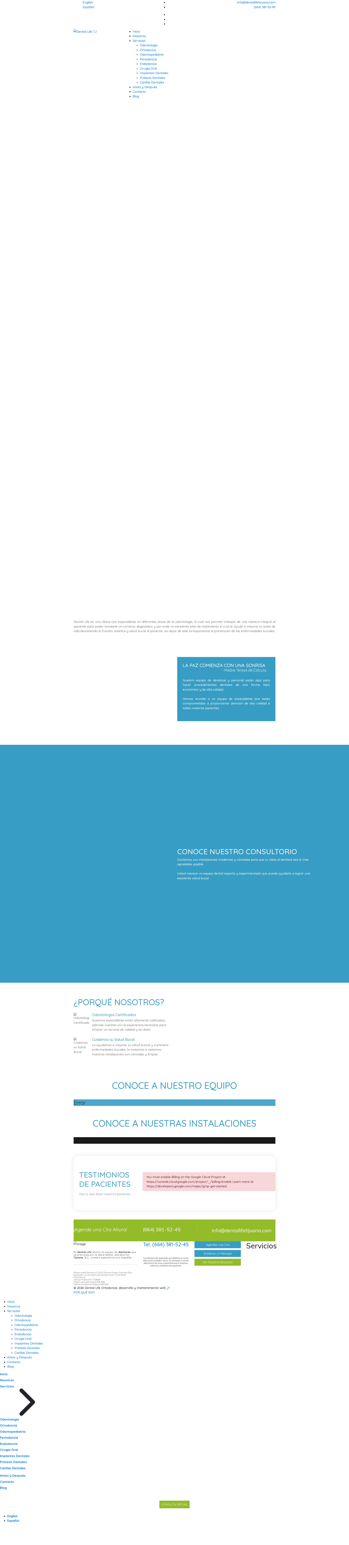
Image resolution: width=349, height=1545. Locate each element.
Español (88, 7)
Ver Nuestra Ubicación (218, 1262)
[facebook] (274, 14)
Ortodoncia (148, 50)
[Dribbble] (274, 19)
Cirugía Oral (148, 68)
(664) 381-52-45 (264, 7)
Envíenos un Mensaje (218, 1253)
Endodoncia (148, 64)
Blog (136, 96)
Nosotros (139, 36)
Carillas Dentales (152, 82)
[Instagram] (274, 24)
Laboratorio (259, 1271)
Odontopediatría (151, 54)
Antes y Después (145, 87)
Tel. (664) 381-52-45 (166, 1244)
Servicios (139, 41)
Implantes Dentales (154, 73)
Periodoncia (148, 59)
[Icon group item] (258, 1287)
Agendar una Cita (218, 1245)
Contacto (139, 91)
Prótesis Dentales (152, 78)
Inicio (136, 31)
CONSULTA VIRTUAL (174, 1504)
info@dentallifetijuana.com (256, 2)
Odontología (148, 45)
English (88, 2)
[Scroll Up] (1, 1543)
